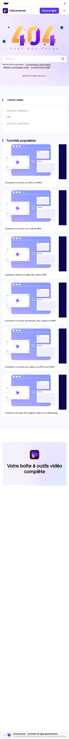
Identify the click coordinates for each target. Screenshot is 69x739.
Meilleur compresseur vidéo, (16, 67)
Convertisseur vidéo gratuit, (38, 64)
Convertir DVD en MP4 (40, 67)
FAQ (9, 117)
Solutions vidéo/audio (18, 123)
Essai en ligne (49, 10)
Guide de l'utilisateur (17, 110)
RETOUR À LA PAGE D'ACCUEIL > (34, 76)
